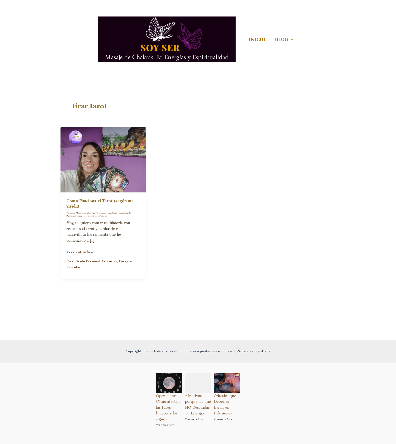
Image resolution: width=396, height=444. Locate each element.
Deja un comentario (107, 213)
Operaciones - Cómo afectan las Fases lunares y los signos (168, 407)
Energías (92, 216)
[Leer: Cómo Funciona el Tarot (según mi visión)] (103, 159)
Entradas (102, 216)
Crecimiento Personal (83, 261)
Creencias (82, 216)
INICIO (257, 39)
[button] (290, 39)
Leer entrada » (79, 252)
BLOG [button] (281, 39)
